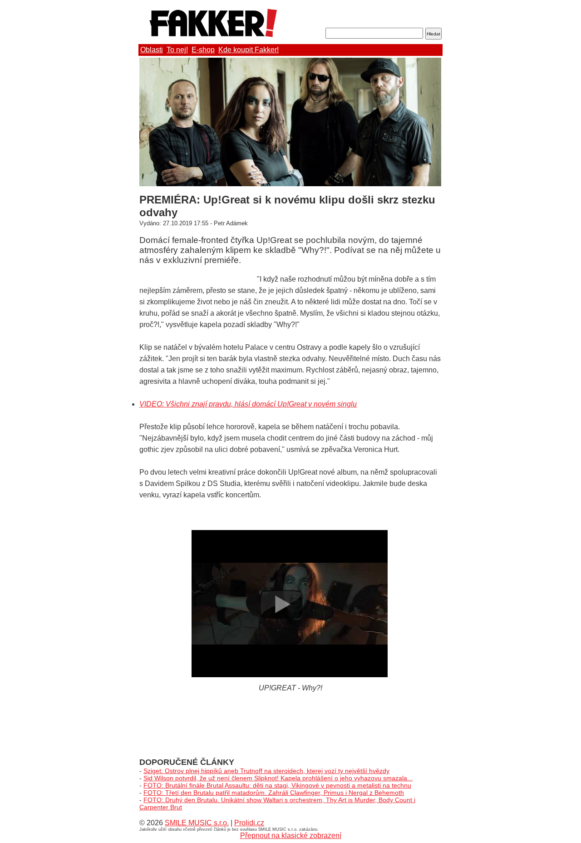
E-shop (203, 50)
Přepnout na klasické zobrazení (290, 835)
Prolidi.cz (249, 823)
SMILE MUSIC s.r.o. (197, 823)
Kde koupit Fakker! (248, 50)
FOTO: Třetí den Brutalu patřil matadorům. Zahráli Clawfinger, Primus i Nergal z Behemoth (273, 792)
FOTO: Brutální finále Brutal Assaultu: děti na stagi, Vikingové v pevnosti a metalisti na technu (277, 785)
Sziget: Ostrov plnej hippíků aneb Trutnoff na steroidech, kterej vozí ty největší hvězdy (266, 770)
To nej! (177, 50)
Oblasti (151, 50)
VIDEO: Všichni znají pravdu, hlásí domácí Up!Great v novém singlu (248, 404)
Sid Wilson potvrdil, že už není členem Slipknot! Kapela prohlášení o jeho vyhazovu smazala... (278, 778)
